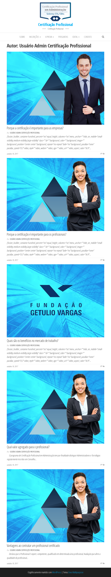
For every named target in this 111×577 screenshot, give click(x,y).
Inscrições (34, 36)
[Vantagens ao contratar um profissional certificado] (55, 505)
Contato (88, 36)
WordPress (56, 572)
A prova (49, 36)
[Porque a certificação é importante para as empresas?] (55, 88)
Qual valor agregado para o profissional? (28, 446)
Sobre (22, 36)
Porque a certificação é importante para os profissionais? (36, 234)
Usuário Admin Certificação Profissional (25, 132)
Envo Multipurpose (75, 572)
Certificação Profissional (55, 24)
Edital (75, 36)
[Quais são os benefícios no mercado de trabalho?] (55, 300)
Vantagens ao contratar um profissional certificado (33, 545)
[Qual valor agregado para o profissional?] (55, 406)
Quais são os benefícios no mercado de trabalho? (32, 340)
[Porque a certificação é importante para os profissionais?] (55, 194)
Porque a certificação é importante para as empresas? (35, 128)
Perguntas (63, 36)
